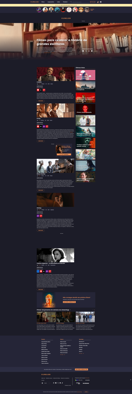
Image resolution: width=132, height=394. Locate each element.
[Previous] (93, 310)
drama (52, 52)
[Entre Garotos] (57, 9)
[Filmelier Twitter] (58, 383)
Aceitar (86, 391)
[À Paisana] (87, 9)
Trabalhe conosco (49, 378)
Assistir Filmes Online (45, 351)
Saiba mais (40, 100)
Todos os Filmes (44, 355)
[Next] (94, 310)
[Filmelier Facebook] (55, 383)
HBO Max (81, 347)
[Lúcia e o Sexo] (45, 9)
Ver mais (61, 354)
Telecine (80, 349)
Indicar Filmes (44, 343)
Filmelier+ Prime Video (83, 345)
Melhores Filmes (44, 349)
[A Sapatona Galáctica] (39, 9)
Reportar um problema (65, 378)
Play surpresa (64, 154)
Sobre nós (43, 378)
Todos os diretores (44, 363)
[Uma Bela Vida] (75, 9)
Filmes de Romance (64, 350)
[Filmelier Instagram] (53, 383)
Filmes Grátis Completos (46, 353)
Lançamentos (44, 345)
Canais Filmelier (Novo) (45, 341)
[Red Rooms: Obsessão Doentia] (63, 9)
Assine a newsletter (70, 302)
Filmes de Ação (63, 341)
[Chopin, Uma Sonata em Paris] (51, 9)
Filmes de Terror (63, 343)
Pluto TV (80, 351)
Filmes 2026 (43, 347)
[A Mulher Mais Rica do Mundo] (81, 9)
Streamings (81, 339)
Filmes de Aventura (63, 352)
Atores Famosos (44, 359)
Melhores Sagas (44, 357)
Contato (42, 380)
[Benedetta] (69, 9)
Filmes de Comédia (63, 348)
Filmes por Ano (44, 361)
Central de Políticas (79, 391)
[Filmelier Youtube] (60, 383)
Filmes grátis (60, 5)
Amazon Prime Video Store (84, 343)
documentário (47, 52)
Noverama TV (81, 341)
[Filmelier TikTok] (62, 383)
